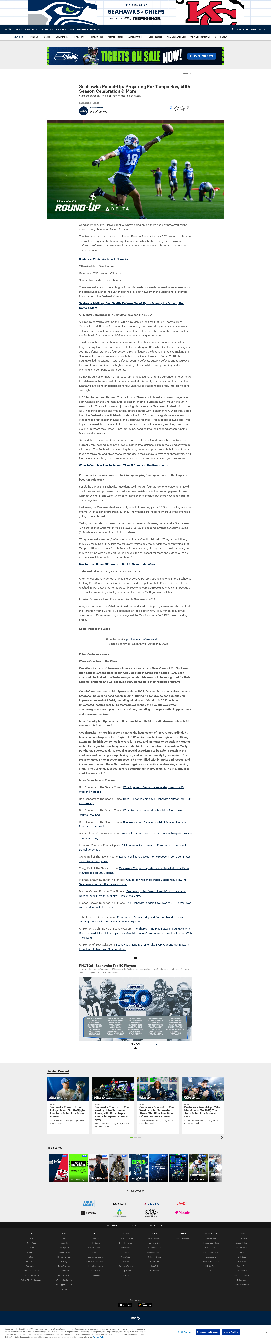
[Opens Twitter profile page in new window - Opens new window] (96, 111)
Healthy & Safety (211, 1247)
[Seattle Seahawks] (135, 1318)
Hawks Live (154, 1261)
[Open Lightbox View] (135, 1015)
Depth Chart (31, 1243)
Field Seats (242, 1261)
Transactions (31, 1266)
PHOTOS (126, 1234)
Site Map (64, 1289)
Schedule (182, 1234)
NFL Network (95, 1271)
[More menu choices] (103, 29)
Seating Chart (242, 1266)
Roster (31, 1238)
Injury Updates (64, 1247)
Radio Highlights (154, 1238)
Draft (64, 1238)
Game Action (126, 1257)
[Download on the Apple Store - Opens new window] (125, 1305)
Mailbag (64, 1261)
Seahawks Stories (154, 1257)
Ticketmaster (242, 1280)
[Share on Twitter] (176, 110)
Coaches (31, 1247)
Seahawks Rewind (154, 1252)
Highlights (96, 1238)
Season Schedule (182, 1238)
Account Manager (242, 1285)
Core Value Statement (31, 1271)
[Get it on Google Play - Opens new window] (145, 1306)
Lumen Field (211, 1238)
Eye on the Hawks (126, 1238)
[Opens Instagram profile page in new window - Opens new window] (100, 111)
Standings (31, 1252)
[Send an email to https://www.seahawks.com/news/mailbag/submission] (105, 111)
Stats (31, 1257)
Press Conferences (95, 1266)
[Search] (233, 29)
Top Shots (126, 1252)
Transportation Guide (211, 1243)
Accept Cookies (231, 1332)
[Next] (156, 1043)
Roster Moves (64, 1271)
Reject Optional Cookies (207, 1332)
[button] (132, 1137)
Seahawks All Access (96, 1247)
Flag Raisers (126, 1271)
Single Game (242, 1238)
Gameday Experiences (211, 1261)
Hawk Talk (154, 1266)
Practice (126, 1261)
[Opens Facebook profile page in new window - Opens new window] (92, 111)
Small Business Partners (31, 1275)
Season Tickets (242, 1243)
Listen (154, 1234)
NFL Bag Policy (211, 1266)
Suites (242, 1252)
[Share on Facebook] (171, 110)
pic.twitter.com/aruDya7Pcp (143, 639)
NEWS (64, 1234)
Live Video (96, 1275)
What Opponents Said (64, 1285)
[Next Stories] (219, 1168)
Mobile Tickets (241, 1247)
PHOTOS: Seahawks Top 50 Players (107, 966)
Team (31, 1234)
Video (95, 1234)
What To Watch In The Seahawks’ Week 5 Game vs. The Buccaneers (123, 465)
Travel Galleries (126, 1247)
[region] (135, 1332)
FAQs (211, 1271)
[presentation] (222, 1137)
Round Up (64, 1243)
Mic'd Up (95, 1252)
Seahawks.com (96, 108)
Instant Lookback (64, 1252)
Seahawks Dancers (126, 1266)
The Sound (95, 1243)
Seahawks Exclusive (95, 1257)
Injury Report (31, 1261)
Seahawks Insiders (154, 1247)
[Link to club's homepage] (8, 29)
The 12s (126, 1275)
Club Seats (242, 1257)
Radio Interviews (154, 1243)
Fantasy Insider (64, 1275)
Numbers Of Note (64, 1257)
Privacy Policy (99, 1337)
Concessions (211, 1257)
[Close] (266, 1332)
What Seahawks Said (64, 1280)
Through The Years (126, 1243)
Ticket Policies (241, 1271)
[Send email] (182, 110)
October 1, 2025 (158, 643)
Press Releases (64, 1266)
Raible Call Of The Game (95, 1261)
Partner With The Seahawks (31, 1280)
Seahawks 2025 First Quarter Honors (103, 259)
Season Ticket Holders (241, 1275)
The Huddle (154, 1271)
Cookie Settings (184, 1332)
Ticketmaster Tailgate (211, 1252)
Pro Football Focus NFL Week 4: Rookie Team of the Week (117, 564)
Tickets (242, 1234)
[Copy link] (188, 108)
